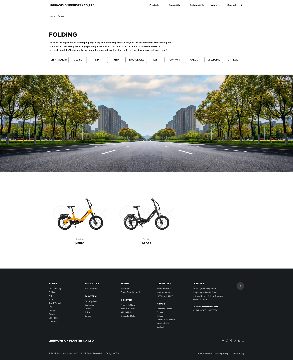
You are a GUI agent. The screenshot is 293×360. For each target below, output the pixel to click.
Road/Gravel (136, 59)
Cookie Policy (238, 353)
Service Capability (165, 296)
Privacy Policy (221, 353)
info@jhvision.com (210, 306)
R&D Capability (164, 288)
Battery (88, 312)
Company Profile (164, 308)
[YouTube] (223, 340)
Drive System (91, 301)
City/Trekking (59, 59)
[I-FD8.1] (146, 195)
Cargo (194, 59)
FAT (155, 59)
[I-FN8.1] (80, 195)
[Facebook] (231, 340)
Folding (77, 59)
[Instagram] (227, 340)
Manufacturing (163, 292)
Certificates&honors (166, 319)
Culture (160, 312)
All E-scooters (91, 288)
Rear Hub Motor (128, 308)
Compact (174, 59)
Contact (160, 327)
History (160, 316)
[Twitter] (235, 340)
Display (88, 308)
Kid (97, 59)
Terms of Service (204, 353)
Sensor (88, 316)
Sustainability (163, 323)
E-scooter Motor (128, 316)
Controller (89, 305)
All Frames (125, 288)
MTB (116, 59)
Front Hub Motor (128, 305)
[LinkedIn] (239, 340)
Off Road (233, 59)
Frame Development (130, 292)
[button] (242, 5)
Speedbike (214, 59)
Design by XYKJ (113, 353)
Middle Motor (127, 312)
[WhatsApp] (243, 340)
